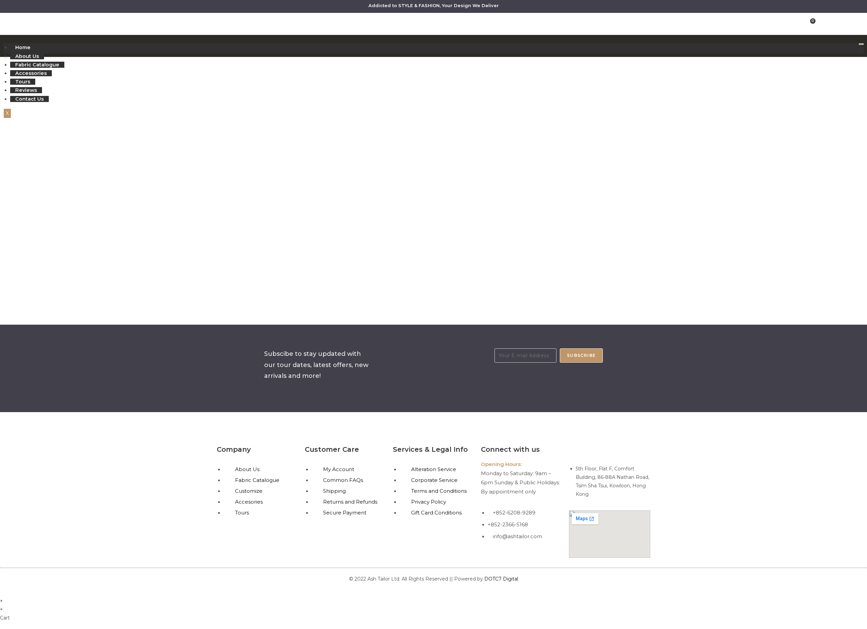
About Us (27, 56)
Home (22, 47)
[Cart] (811, 23)
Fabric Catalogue (37, 65)
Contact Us (29, 99)
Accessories (31, 73)
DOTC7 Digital (501, 579)
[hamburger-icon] (861, 44)
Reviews (26, 90)
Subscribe (581, 355)
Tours (22, 82)
